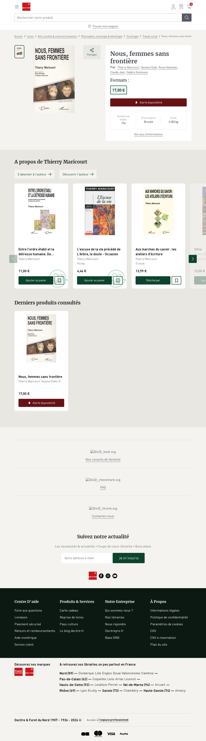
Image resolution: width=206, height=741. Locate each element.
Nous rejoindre (115, 624)
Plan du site (158, 644)
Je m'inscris (129, 558)
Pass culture (69, 624)
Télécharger (153, 280)
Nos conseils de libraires (103, 459)
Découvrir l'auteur (76, 174)
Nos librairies (114, 617)
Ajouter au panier (36, 280)
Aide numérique (25, 638)
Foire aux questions (28, 610)
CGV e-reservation (163, 638)
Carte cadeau (69, 610)
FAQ (103, 487)
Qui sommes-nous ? (119, 610)
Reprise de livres (71, 617)
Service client (24, 644)
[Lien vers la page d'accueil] (26, 7)
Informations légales (164, 610)
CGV (153, 631)
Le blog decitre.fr (72, 631)
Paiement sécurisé (27, 624)
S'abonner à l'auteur (32, 174)
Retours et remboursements (34, 631)
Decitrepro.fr (114, 631)
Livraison (20, 617)
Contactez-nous (103, 516)
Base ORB (112, 638)
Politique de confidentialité (169, 617)
